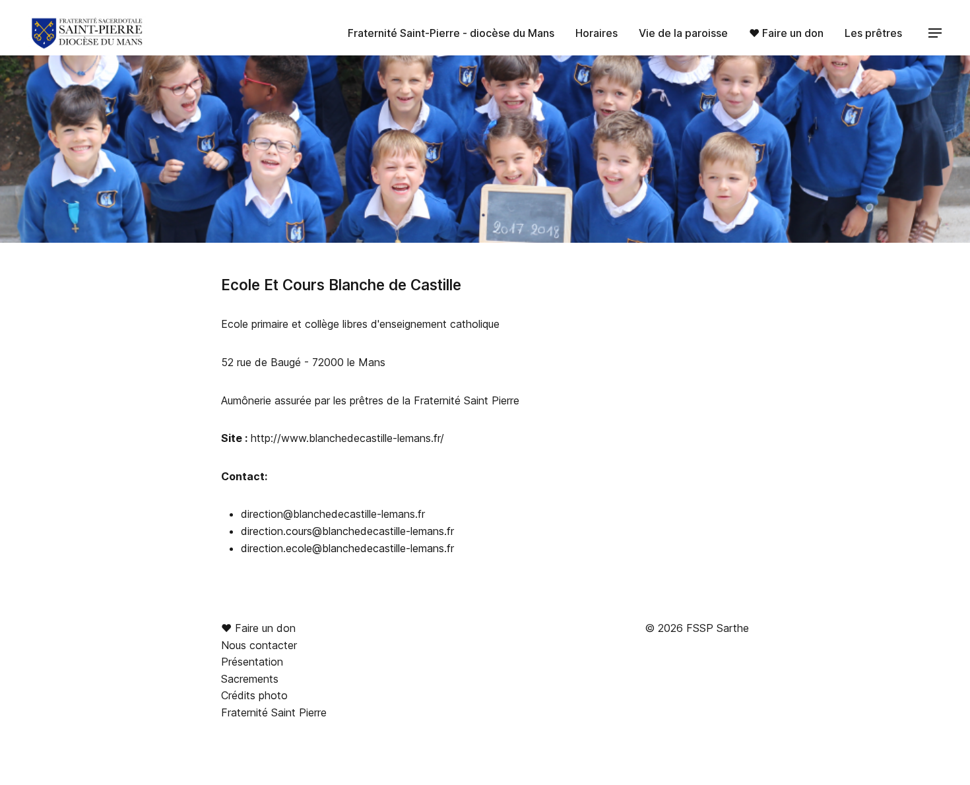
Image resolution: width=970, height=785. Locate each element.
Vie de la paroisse (683, 33)
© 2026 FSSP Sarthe (697, 628)
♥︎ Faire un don (786, 33)
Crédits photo (254, 695)
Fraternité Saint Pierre (274, 712)
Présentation (252, 661)
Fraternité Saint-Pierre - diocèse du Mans (451, 33)
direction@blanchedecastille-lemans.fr (333, 513)
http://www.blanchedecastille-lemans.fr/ (347, 438)
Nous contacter (259, 645)
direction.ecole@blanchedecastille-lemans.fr (347, 548)
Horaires (596, 33)
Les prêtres (873, 33)
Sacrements (249, 678)
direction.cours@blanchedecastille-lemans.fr (347, 531)
